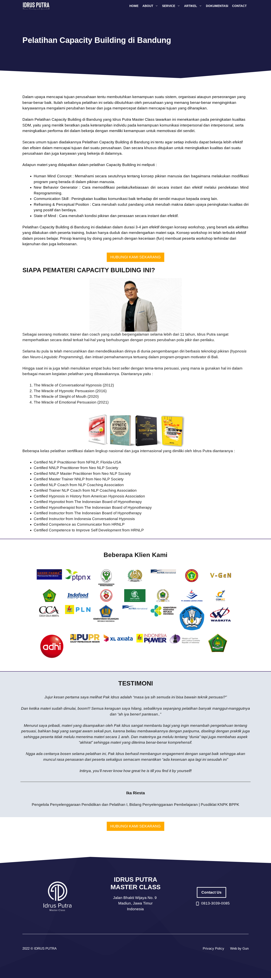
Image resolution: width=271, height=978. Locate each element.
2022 (26, 948)
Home (133, 6)
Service (168, 6)
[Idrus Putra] (36, 6)
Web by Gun (239, 948)
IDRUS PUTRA (45, 948)
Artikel (190, 6)
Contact (239, 6)
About (147, 6)
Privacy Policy (213, 948)
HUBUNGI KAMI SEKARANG (135, 257)
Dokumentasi (217, 6)
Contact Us (211, 892)
